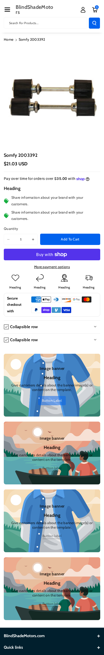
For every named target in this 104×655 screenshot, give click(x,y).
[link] (52, 400)
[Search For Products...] (94, 23)
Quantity (11, 228)
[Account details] (83, 9)
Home (8, 39)
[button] (7, 9)
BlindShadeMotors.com (24, 635)
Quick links (13, 647)
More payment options (52, 267)
